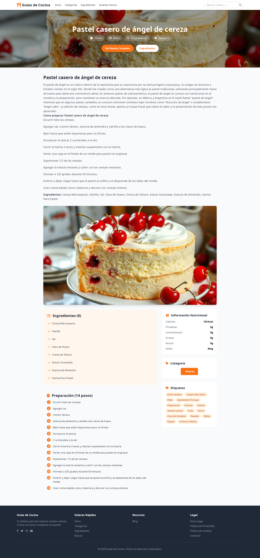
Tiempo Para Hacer (196, 394)
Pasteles (195, 416)
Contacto (195, 535)
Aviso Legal (196, 521)
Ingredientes (88, 5)
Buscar (78, 535)
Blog (135, 521)
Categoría (164, 38)
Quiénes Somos (108, 5)
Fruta (190, 410)
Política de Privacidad (202, 526)
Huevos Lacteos (175, 410)
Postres (190, 371)
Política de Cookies (201, 530)
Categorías (71, 5)
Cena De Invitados (176, 416)
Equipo (171, 421)
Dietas (207, 416)
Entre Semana (174, 394)
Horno (201, 410)
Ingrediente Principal (188, 399)
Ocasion (188, 405)
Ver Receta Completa (117, 48)
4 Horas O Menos (188, 421)
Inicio (58, 5)
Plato (169, 399)
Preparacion (173, 405)
